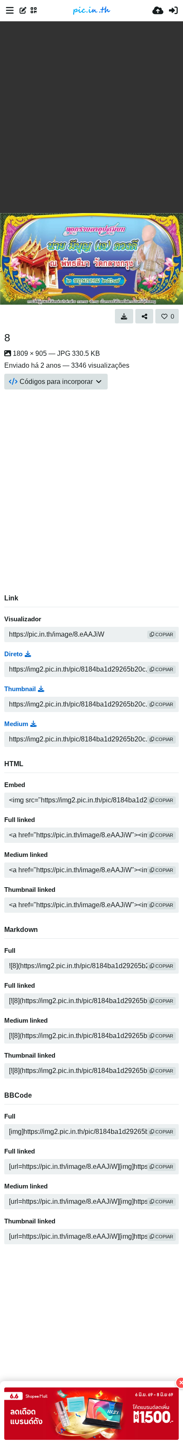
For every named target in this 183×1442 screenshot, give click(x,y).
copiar (163, 634)
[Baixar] (124, 316)
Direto (13, 654)
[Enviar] (157, 10)
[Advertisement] (91, 117)
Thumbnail (20, 689)
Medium (16, 724)
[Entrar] (173, 10)
